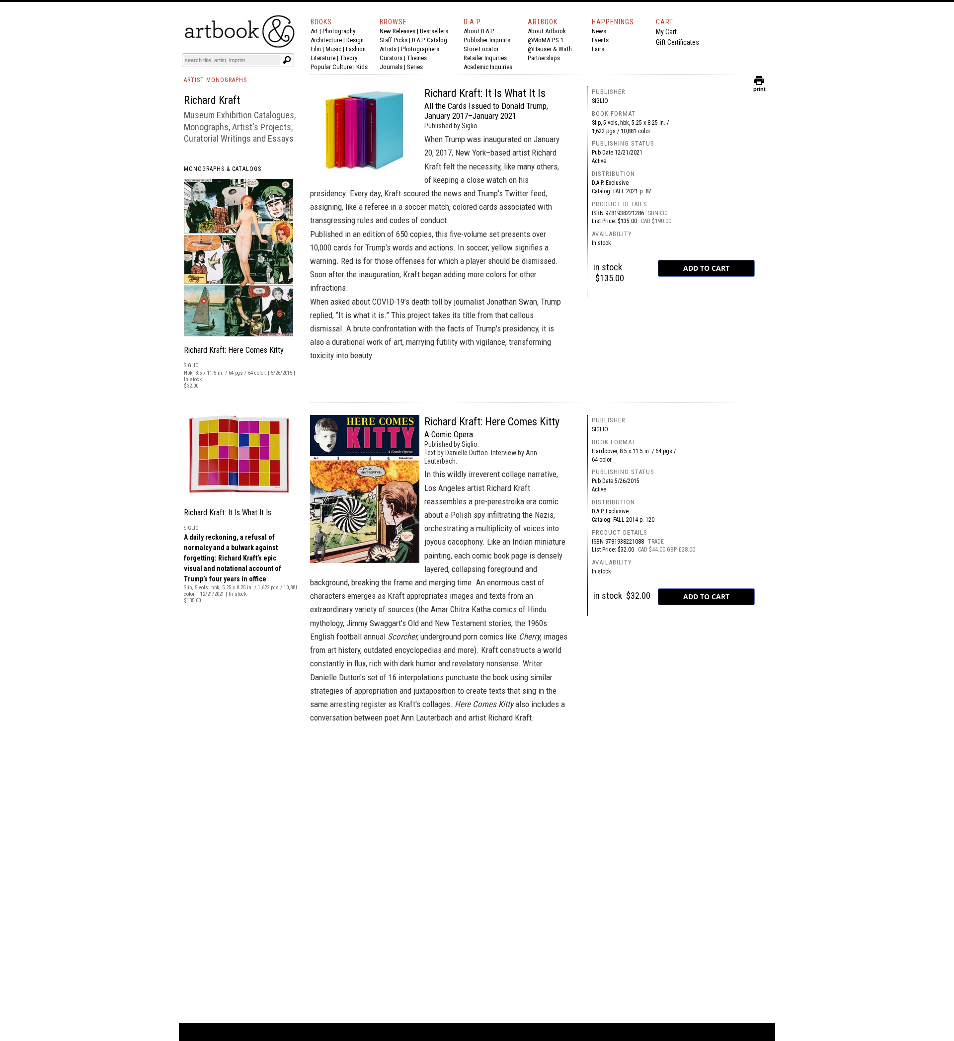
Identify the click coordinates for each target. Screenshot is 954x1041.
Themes (417, 58)
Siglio (600, 100)
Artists (388, 49)
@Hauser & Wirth (550, 49)
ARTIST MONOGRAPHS (215, 80)
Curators (391, 58)
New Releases (397, 31)
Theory (348, 58)
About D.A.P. (479, 31)
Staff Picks (393, 40)
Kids (362, 67)
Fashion (356, 49)
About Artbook (547, 31)
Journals (391, 67)
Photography (338, 31)
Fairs (598, 49)
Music (333, 49)
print (759, 86)
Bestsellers (434, 31)
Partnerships (544, 58)
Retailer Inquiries (485, 58)
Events (600, 40)
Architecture (326, 40)
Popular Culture (331, 67)
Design (355, 40)
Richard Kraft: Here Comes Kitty (234, 350)
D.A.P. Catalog (429, 40)
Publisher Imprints (487, 40)
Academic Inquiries (488, 67)
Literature (323, 58)
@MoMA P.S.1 (545, 40)
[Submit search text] (286, 60)
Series (415, 67)
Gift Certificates (677, 42)
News (599, 31)
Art (314, 31)
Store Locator (481, 49)
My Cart (666, 32)
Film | (318, 49)
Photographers (420, 49)
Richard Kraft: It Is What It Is (227, 512)
